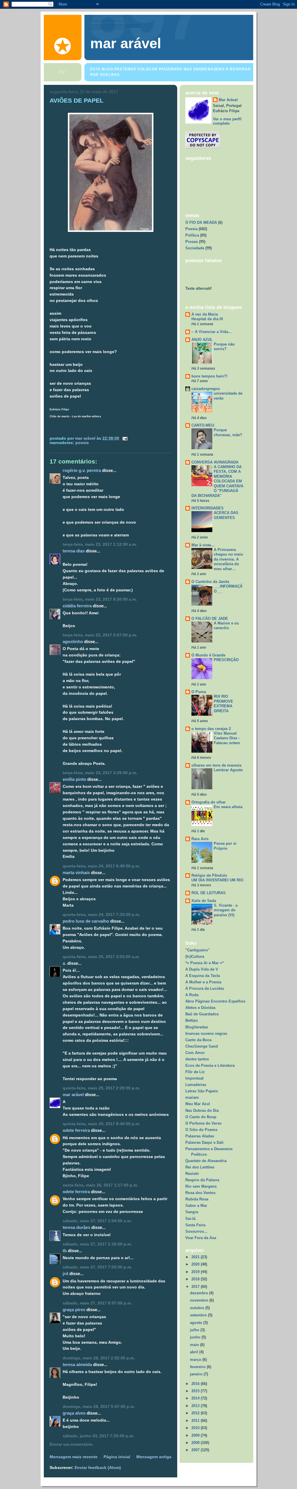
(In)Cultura (194, 956)
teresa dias (74, 550)
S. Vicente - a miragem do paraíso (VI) (226, 910)
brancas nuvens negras (206, 1033)
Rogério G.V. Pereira (82, 470)
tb (65, 1250)
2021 (196, 1257)
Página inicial (117, 1457)
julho (195, 1330)
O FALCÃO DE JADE (209, 618)
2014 (196, 1398)
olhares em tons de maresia (216, 765)
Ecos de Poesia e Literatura (210, 1065)
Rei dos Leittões (199, 1167)
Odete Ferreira (76, 1130)
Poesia (82, 443)
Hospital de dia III (207, 319)
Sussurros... (196, 1231)
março (196, 1359)
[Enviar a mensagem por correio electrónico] (124, 438)
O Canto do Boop (200, 1117)
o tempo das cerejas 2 (211, 728)
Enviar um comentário (71, 1444)
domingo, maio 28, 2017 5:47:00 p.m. (99, 1406)
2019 (196, 1272)
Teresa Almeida (77, 1364)
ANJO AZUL (202, 339)
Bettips (191, 1020)
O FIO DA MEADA (201, 222)
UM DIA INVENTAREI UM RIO (217, 880)
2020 (196, 1264)
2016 (196, 1383)
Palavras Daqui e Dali (204, 1142)
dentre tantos (197, 1059)
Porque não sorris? (224, 346)
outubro (197, 1308)
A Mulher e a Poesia (203, 982)
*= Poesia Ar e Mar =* (204, 963)
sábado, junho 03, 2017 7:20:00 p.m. (98, 1436)
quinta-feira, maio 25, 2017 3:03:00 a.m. (101, 957)
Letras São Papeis (201, 1091)
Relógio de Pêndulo (209, 875)
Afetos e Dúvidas (200, 1007)
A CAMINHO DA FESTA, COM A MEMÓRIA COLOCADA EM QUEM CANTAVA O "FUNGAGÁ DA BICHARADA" (217, 481)
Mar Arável (73, 1094)
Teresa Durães (76, 1227)
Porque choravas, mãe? (228, 432)
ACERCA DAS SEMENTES (226, 515)
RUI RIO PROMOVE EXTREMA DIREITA (223, 703)
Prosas (191, 241)
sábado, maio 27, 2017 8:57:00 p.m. (97, 1303)
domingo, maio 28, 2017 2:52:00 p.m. (99, 1358)
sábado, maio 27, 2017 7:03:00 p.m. (97, 1267)
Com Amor (195, 1052)
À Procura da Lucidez (204, 988)
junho (196, 1337)
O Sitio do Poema (201, 1130)
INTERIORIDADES (207, 508)
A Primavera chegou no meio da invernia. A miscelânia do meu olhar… (228, 559)
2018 (196, 1279)
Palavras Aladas (199, 1136)
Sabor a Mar (196, 1205)
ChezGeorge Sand (201, 1046)
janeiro (197, 1374)
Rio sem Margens (201, 1186)
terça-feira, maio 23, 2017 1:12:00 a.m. (100, 544)
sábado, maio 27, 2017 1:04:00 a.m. (97, 1221)
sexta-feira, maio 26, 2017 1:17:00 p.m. (100, 1185)
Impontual (194, 1078)
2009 (196, 1435)
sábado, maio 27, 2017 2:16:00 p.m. (97, 1244)
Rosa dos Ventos (200, 1193)
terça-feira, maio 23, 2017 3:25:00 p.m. (100, 773)
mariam (192, 1097)
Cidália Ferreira (77, 605)
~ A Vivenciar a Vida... (211, 332)
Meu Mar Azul (197, 1104)
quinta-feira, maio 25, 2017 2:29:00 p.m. (101, 1088)
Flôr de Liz (195, 1072)
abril (194, 1352)
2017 (196, 1286)
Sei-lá (190, 1218)
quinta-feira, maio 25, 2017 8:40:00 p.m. (101, 1124)
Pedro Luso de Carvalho (86, 921)
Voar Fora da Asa (200, 1238)
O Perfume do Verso (203, 1123)
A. (64, 963)
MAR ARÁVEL (125, 43)
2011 (196, 1420)
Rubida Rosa (196, 1199)
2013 (196, 1406)
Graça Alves (74, 1413)
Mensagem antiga (153, 1457)
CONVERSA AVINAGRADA (214, 462)
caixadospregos (205, 388)
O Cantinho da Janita (210, 581)
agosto (196, 1322)
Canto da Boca (198, 1040)
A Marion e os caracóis (226, 625)
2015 (196, 1391)
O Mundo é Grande (208, 655)
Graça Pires (74, 1309)
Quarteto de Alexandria (206, 1161)
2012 (196, 1413)
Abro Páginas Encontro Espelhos (215, 1001)
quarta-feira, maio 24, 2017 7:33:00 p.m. (101, 914)
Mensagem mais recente (73, 1457)
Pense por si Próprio (225, 846)
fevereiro (198, 1367)
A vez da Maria (204, 314)
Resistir (192, 1173)
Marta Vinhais (76, 872)
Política (192, 235)
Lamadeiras (195, 1084)
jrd (65, 1273)
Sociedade (194, 248)
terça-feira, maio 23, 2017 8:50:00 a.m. (100, 599)
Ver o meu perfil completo (227, 121)
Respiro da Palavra (202, 1180)
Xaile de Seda (203, 901)
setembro (199, 1315)
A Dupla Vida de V (201, 969)
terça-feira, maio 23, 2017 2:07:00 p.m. (100, 635)
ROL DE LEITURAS (208, 893)
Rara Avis (200, 839)
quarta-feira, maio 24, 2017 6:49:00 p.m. (101, 866)
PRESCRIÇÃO (226, 660)
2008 (196, 1442)
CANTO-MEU (202, 425)
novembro (199, 1300)
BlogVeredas (196, 1027)
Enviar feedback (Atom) (98, 1467)
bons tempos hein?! (209, 376)
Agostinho (73, 641)
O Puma (198, 692)
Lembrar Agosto (228, 770)
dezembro (199, 1293)
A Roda (191, 995)
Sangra (191, 1212)
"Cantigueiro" (197, 950)
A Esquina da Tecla (202, 975)
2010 (196, 1428)
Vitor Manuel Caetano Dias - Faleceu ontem (227, 738)
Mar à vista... (202, 545)
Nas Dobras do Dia (202, 1110)
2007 (196, 1450)
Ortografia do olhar (208, 802)
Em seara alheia (228, 807)
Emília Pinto (74, 779)
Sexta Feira (195, 1225)
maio (195, 1345)
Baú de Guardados (202, 1014)
